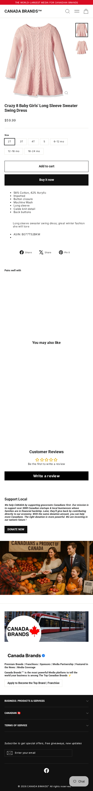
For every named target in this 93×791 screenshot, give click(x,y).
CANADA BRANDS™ (23, 11)
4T (33, 141)
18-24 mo (34, 151)
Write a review (46, 476)
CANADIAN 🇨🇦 (13, 713)
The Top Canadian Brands (53, 675)
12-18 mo (13, 151)
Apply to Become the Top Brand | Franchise (33, 683)
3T (21, 141)
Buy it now (46, 180)
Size (7, 135)
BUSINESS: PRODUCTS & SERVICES (25, 700)
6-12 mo (59, 141)
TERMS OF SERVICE (16, 725)
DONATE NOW (15, 529)
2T (9, 141)
